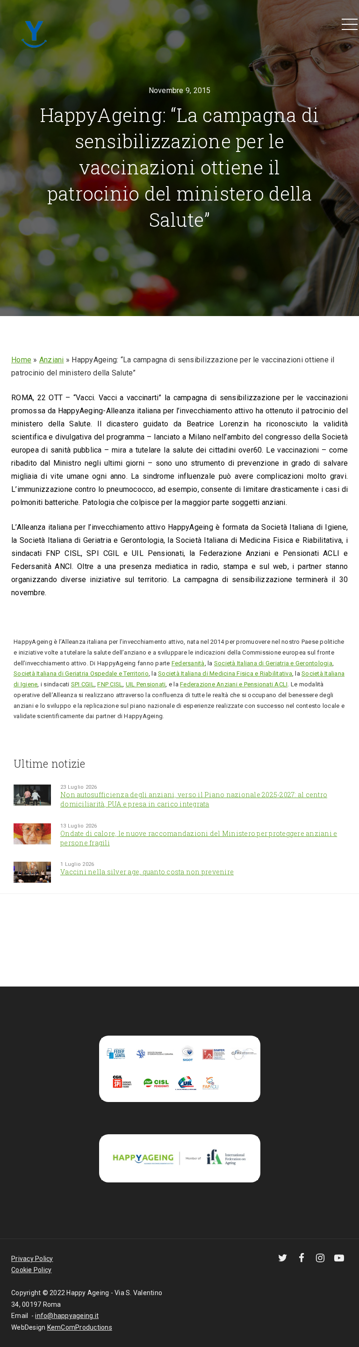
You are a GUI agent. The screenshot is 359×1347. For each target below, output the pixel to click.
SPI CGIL (82, 684)
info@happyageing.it (67, 1315)
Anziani (51, 359)
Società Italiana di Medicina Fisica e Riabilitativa (225, 673)
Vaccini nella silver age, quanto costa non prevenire (147, 871)
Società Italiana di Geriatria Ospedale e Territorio (81, 673)
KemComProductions (79, 1327)
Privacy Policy (32, 1258)
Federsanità (188, 663)
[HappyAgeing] (36, 33)
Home (21, 359)
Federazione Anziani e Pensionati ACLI (233, 684)
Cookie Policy (31, 1270)
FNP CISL (109, 684)
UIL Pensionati (146, 684)
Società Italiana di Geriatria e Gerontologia (273, 663)
